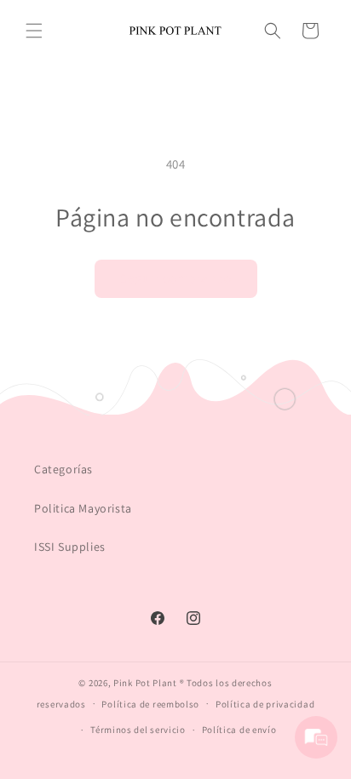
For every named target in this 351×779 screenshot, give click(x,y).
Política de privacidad (265, 704)
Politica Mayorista (83, 508)
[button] (34, 30)
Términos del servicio (138, 730)
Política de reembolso (150, 704)
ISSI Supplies (70, 546)
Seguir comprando (176, 278)
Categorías (63, 469)
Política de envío (239, 730)
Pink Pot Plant (145, 683)
